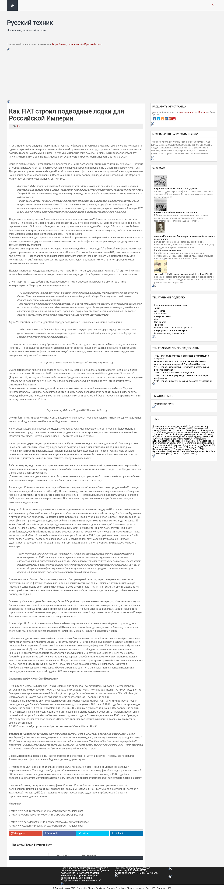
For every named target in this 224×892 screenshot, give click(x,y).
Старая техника (181, 449)
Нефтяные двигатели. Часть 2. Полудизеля (175, 188)
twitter (85, 833)
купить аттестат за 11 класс (193, 112)
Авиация (207, 445)
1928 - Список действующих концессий (174, 372)
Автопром (184, 428)
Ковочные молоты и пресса (166, 441)
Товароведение (165, 432)
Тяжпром (176, 445)
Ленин (179, 447)
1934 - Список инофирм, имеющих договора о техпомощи (183, 381)
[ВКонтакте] (154, 118)
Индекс (156, 436)
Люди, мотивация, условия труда (170, 305)
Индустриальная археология (166, 443)
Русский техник (30, 22)
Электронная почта (164, 404)
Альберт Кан (205, 441)
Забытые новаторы (193, 439)
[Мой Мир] (166, 118)
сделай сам (188, 453)
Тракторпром (207, 430)
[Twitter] (158, 118)
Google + (19, 833)
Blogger (92, 888)
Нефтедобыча (159, 451)
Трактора (158, 325)
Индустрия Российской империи (170, 330)
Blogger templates (136, 888)
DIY (194, 449)
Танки (157, 308)
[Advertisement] (112, 75)
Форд (195, 436)
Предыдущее (90, 856)
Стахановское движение (176, 436)
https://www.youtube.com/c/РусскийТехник (77, 44)
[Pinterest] (174, 118)
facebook (52, 833)
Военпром (191, 430)
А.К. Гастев (159, 311)
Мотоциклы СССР (194, 447)
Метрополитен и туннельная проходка (173, 327)
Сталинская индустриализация (170, 333)
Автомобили (160, 313)
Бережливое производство (191, 432)
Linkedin (119, 833)
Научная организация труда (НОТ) (173, 434)
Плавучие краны (162, 316)
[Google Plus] (170, 118)
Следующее (62, 856)
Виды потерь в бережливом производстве (175, 212)
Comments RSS (164, 888)
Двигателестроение (162, 447)
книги (175, 453)
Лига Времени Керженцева (167, 250)
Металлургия (191, 443)
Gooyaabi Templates (116, 888)
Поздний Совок (178, 451)
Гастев (167, 430)
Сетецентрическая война (202, 451)
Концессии (189, 441)
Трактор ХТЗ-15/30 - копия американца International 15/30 (183, 274)
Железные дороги (171, 439)
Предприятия (162, 445)
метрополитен (192, 445)
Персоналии (207, 443)
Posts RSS (151, 888)
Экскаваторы (160, 322)
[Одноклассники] (162, 118)
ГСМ (202, 449)
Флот (20, 126)
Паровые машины (161, 449)
